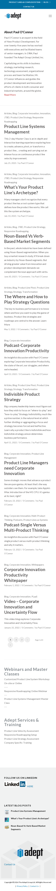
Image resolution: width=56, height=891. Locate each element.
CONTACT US (28, 7)
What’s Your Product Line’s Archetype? (30, 818)
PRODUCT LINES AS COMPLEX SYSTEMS (24, 2)
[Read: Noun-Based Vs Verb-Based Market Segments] (7, 827)
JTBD (7, 117)
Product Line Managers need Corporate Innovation (26, 468)
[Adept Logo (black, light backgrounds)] (23, 16)
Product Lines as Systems (35, 520)
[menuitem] (24, 2)
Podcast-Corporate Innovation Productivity (26, 348)
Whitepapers (38, 564)
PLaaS (34, 596)
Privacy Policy (22, 886)
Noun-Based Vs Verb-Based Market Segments (27, 238)
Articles (8, 113)
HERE (30, 786)
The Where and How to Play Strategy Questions (26, 299)
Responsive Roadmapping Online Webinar (25, 691)
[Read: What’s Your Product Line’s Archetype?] (7, 819)
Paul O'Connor (27, 163)
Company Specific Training (18, 742)
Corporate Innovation (28, 113)
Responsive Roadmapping (16, 231)
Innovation (45, 113)
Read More (10, 94)
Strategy (17, 292)
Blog (15, 113)
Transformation (30, 292)
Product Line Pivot (27, 287)
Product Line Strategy (21, 117)
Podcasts (17, 520)
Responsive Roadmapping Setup (20, 734)
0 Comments (24, 276)
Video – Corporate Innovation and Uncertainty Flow (21, 607)
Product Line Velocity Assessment (21, 730)
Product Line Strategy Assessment (21, 738)
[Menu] (50, 16)
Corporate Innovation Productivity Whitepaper (24, 575)
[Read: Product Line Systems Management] (7, 812)
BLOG (46, 2)
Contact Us (9, 864)
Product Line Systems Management (28, 811)
